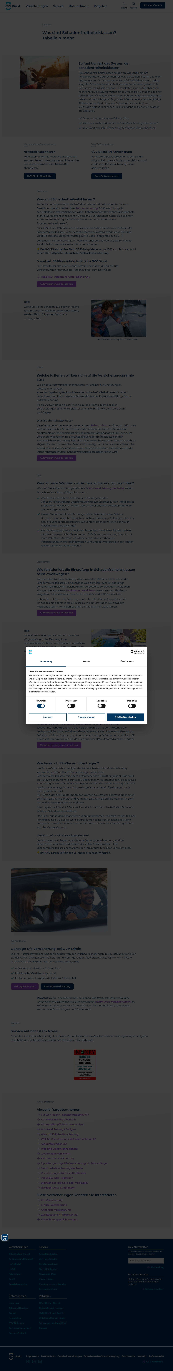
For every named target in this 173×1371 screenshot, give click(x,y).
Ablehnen (47, 717)
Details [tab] (86, 662)
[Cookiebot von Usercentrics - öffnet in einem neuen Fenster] (132, 652)
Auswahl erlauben (86, 717)
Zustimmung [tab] (46, 662)
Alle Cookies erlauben (125, 717)
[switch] (71, 706)
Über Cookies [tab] (127, 662)
